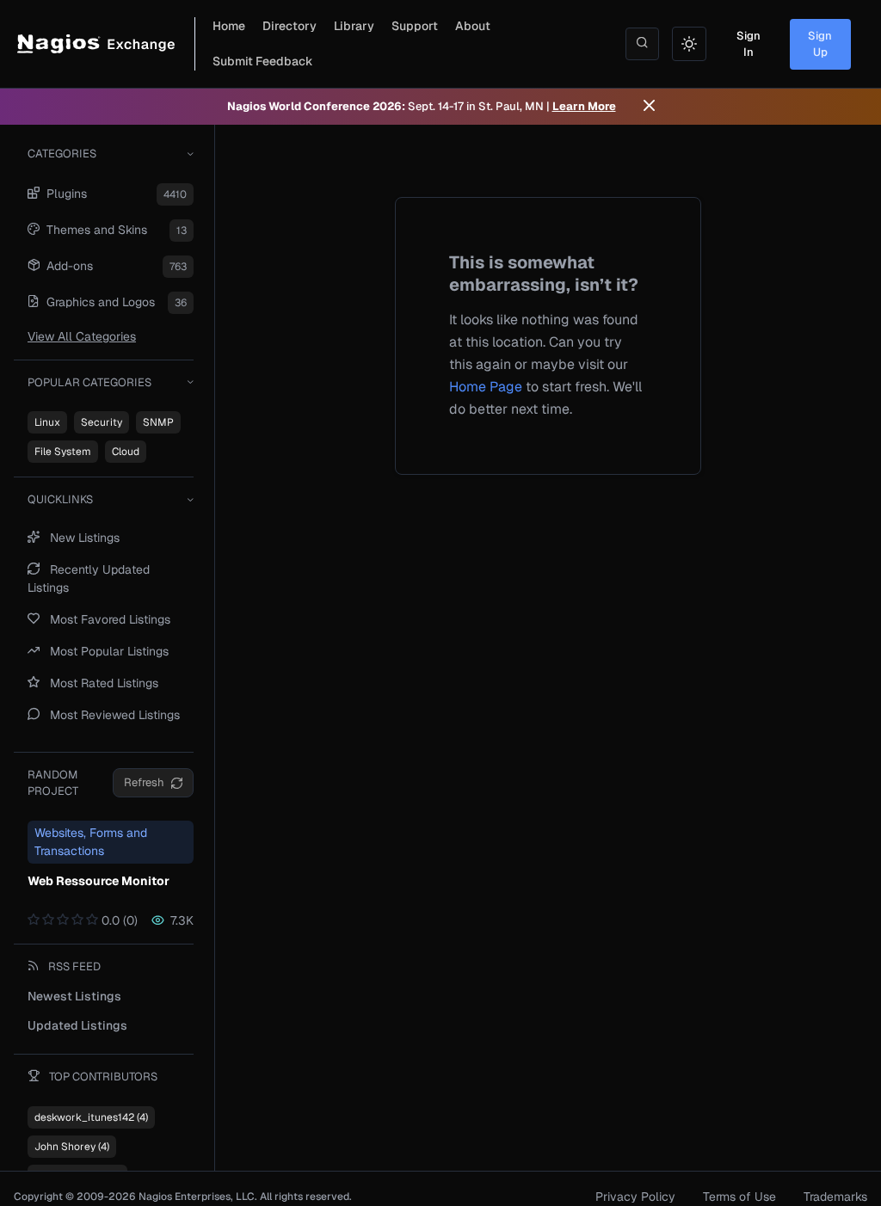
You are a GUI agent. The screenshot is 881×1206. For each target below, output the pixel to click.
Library (354, 26)
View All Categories (82, 336)
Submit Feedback (263, 61)
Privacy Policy (635, 1196)
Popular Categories (89, 382)
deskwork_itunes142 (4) (91, 1117)
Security (101, 422)
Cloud (125, 451)
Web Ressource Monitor (98, 881)
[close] (649, 106)
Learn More (584, 106)
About (472, 26)
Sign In (748, 44)
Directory (289, 26)
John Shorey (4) (71, 1147)
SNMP (158, 422)
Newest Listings (74, 996)
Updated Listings (77, 1025)
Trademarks (835, 1196)
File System (62, 451)
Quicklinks (60, 499)
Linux (47, 422)
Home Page (485, 387)
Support (414, 26)
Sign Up (820, 44)
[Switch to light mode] (689, 44)
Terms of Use (739, 1196)
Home (229, 26)
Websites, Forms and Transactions (90, 841)
